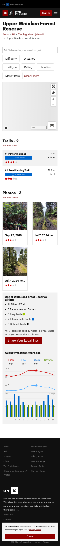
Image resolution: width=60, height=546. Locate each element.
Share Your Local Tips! (23, 340)
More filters (12, 75)
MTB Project (37, 451)
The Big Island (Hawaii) (31, 34)
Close (30, 536)
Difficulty (11, 58)
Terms (37, 542)
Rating (28, 67)
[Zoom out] (53, 104)
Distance (29, 58)
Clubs (6, 461)
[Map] (30, 106)
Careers (7, 519)
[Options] (52, 125)
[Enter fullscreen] (53, 86)
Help (6, 451)
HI (13, 34)
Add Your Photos (10, 197)
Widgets (7, 456)
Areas (5, 34)
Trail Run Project (38, 461)
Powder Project (38, 466)
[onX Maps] (11, 493)
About (6, 446)
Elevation (45, 67)
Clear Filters (31, 75)
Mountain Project (39, 446)
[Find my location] (53, 92)
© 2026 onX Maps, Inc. (21, 542)
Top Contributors (11, 466)
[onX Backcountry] (13, 4)
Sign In (46, 12)
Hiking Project (37, 456)
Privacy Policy (35, 530)
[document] (30, 532)
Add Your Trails (9, 145)
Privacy (45, 542)
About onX (9, 514)
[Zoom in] (53, 99)
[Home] (16, 13)
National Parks (38, 471)
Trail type (11, 67)
